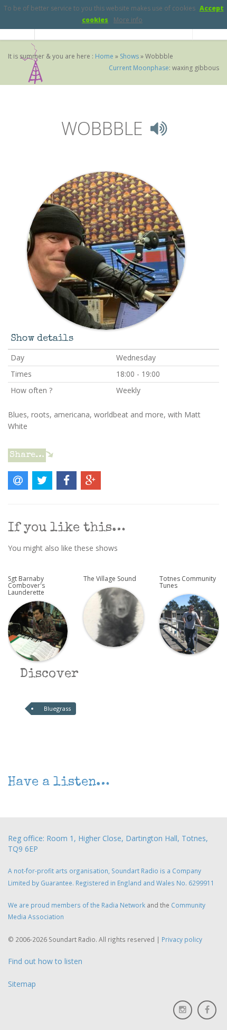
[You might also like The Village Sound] (113, 617)
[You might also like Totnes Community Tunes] (189, 623)
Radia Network (123, 905)
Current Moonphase (139, 67)
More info (128, 19)
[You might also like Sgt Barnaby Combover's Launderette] (38, 630)
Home (104, 56)
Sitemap (22, 984)
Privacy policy (182, 939)
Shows (129, 56)
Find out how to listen (45, 961)
